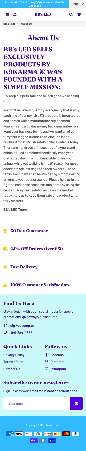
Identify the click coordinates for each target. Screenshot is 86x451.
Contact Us (11, 369)
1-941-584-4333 (20, 332)
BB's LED (9, 23)
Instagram (58, 369)
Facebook (58, 355)
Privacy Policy (13, 355)
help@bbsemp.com (23, 325)
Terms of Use (13, 361)
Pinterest (57, 361)
